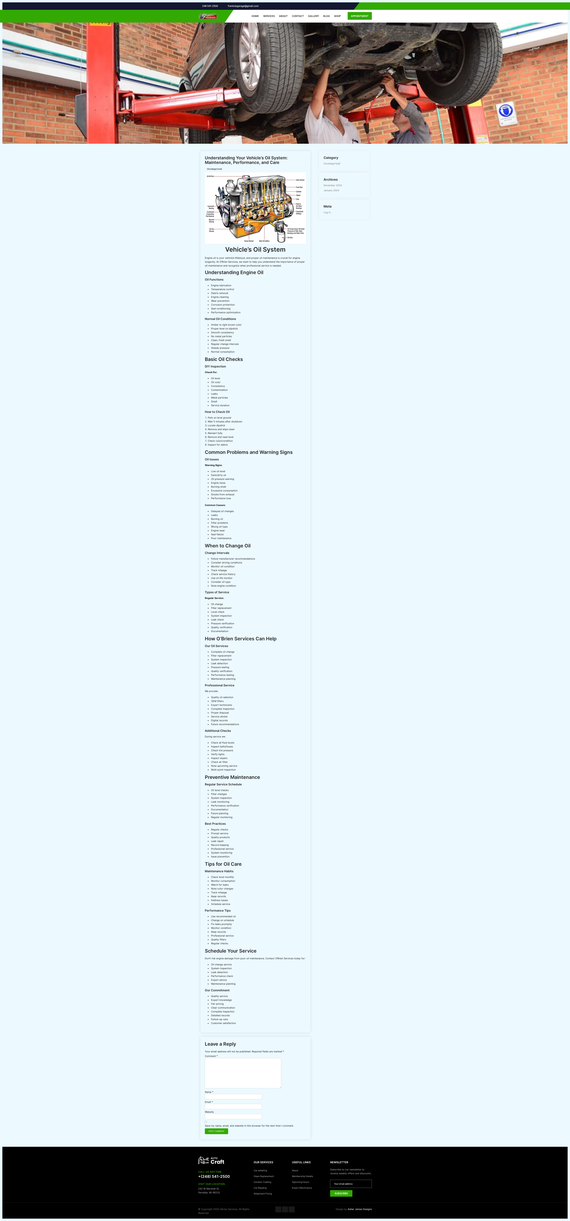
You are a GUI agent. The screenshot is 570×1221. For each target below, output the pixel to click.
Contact (298, 16)
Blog (326, 16)
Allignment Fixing (263, 1193)
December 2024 (333, 185)
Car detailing (260, 1170)
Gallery (313, 16)
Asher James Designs (360, 1209)
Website (209, 1111)
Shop (337, 16)
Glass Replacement (264, 1176)
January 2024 (331, 190)
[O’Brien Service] (207, 15)
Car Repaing (260, 1187)
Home (255, 16)
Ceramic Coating (262, 1182)
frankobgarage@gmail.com (243, 5)
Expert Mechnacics (302, 1187)
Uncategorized (332, 163)
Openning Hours (300, 1182)
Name (209, 1091)
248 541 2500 (210, 5)
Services (269, 16)
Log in (327, 212)
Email (209, 1101)
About (283, 16)
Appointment (360, 16)
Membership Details (302, 1176)
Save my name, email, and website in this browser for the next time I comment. (249, 1125)
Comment (211, 1056)
